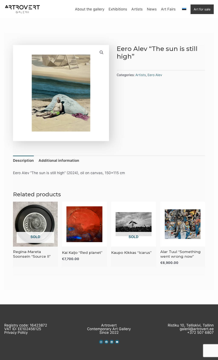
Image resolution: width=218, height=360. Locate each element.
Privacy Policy (16, 332)
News (152, 9)
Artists (137, 9)
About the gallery (89, 9)
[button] (101, 52)
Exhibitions (118, 9)
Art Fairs (168, 9)
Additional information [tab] (59, 160)
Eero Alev (155, 75)
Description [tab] (23, 160)
